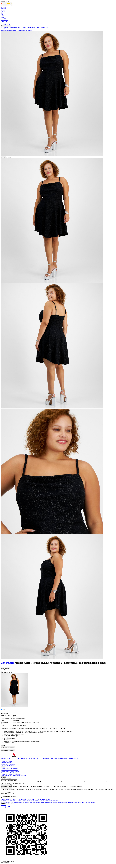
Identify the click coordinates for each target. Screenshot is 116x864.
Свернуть (3, 777)
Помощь (18, 27)
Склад (26, 27)
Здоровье (3, 10)
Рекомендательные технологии (50, 800)
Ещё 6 (2, 767)
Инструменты (4, 20)
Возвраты (8, 27)
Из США (3, 157)
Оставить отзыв (5, 668)
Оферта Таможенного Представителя (32, 800)
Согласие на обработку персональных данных (36, 802)
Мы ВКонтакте (32, 27)
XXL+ (15, 30)
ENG (7, 713)
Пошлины (13, 27)
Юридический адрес (34, 799)
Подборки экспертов (6, 24)
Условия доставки (19, 799)
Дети (2, 13)
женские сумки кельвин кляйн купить (11, 774)
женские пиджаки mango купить (9, 768)
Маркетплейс (4, 30)
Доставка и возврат (6, 25)
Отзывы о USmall (9, 799)
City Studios (29, 30)
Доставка (3, 27)
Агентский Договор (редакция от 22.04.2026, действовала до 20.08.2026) (68, 802)
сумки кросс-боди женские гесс (9, 770)
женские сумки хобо (6, 761)
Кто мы (23, 27)
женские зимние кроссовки (8, 764)
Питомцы (3, 22)
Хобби (2, 17)
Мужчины (3, 8)
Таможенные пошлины (15, 800)
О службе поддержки (45, 799)
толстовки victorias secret (7, 765)
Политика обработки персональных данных (12, 802)
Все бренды (91, 802)
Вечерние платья (21, 30)
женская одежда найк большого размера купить (13, 775)
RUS (2, 713)
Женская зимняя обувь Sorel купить (10, 772)
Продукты (3, 18)
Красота (3, 11)
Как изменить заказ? (6, 787)
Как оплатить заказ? (6, 784)
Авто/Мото (4, 21)
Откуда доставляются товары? (8, 780)
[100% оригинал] (6, 157)
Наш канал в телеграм (42, 27)
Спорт (2, 15)
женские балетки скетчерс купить (10, 771)
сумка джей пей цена (6, 762)
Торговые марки (5, 800)
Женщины (3, 7)
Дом (2, 14)
